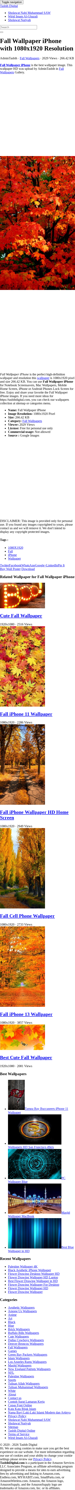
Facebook (15, 565)
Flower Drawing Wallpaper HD (28, 1288)
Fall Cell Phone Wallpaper (27, 916)
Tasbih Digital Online (21, 1430)
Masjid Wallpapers (19, 1365)
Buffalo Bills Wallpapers (23, 1333)
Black (11, 1322)
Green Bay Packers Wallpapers (27, 1354)
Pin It (61, 565)
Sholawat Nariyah (19, 20)
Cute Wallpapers (18, 1336)
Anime (12, 1314)
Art (10, 1318)
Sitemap (13, 1427)
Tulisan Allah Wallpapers (24, 1383)
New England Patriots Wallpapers (29, 1369)
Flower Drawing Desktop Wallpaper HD (34, 1273)
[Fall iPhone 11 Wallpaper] (22, 705)
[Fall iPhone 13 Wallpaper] (22, 1005)
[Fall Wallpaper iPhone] (37, 223)
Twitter (4, 565)
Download (28, 569)
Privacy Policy (17, 1416)
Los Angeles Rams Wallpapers (27, 1362)
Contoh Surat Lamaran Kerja (26, 1401)
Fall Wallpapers (29, 58)
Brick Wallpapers (19, 1329)
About (12, 1394)
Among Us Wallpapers (22, 1311)
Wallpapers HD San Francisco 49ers (31, 1147)
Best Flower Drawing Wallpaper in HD (33, 1281)
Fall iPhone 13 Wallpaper (26, 1014)
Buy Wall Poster (10, 569)
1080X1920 (15, 547)
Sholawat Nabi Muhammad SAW (29, 12)
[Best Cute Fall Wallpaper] (22, 1049)
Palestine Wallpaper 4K (23, 1266)
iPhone (12, 555)
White (12, 1390)
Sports (12, 1380)
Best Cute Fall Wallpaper (26, 1057)
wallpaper (43, 378)
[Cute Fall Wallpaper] (22, 607)
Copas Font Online (20, 1405)
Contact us (14, 1398)
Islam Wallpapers (19, 1358)
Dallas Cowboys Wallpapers (26, 1340)
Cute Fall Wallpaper (21, 615)
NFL (11, 1372)
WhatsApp (28, 565)
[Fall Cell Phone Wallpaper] (22, 907)
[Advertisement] (37, 115)
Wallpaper (14, 558)
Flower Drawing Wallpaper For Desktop (33, 1284)
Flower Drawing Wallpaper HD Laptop (33, 1277)
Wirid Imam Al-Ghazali (23, 16)
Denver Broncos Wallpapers (26, 1343)
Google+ (40, 565)
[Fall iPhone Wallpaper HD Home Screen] (22, 803)
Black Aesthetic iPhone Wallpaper (29, 1270)
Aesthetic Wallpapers (21, 1307)
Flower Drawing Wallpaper (25, 1292)
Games (12, 1351)
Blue (11, 1325)
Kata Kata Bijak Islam (22, 1409)
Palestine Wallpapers (21, 1376)
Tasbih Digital (9, 6)
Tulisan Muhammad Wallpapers (28, 1387)
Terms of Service (18, 1434)
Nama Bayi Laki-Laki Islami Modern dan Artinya (39, 1412)
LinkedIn (52, 565)
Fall (10, 551)
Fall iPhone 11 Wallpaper (26, 714)
